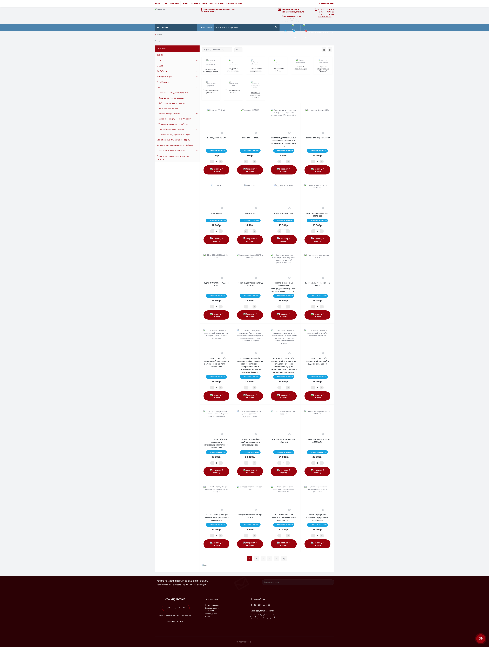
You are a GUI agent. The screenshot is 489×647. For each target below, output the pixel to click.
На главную (207, 27)
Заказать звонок (324, 17)
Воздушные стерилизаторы (171, 98)
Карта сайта (209, 611)
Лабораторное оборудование (172, 103)
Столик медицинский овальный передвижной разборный (317, 517)
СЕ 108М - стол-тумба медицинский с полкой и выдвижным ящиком (317, 361)
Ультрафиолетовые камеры (171, 129)
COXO (159, 60)
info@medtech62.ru (290, 9)
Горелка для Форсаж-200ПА (317, 138)
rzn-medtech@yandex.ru (293, 12)
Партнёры (174, 3)
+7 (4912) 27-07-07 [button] (175, 599)
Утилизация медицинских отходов (174, 134)
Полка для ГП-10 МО (216, 138)
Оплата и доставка (199, 3)
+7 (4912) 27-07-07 (326, 9)
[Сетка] (330, 49)
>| (284, 558)
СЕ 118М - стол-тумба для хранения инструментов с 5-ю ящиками (216, 517)
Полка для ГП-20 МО (250, 138)
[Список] (324, 49)
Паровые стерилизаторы (170, 114)
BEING (160, 55)
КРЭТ (159, 87)
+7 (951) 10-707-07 (326, 12)
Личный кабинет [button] (326, 3)
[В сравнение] (228, 106)
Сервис (185, 3)
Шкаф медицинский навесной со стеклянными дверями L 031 (284, 517)
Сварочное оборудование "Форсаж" (175, 119)
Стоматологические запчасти (171, 151)
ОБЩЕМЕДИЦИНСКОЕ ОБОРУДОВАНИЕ (225, 3)
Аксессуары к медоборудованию (173, 93)
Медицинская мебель (168, 108)
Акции (157, 3)
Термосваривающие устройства (173, 124)
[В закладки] (232, 106)
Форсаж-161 (216, 213)
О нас (165, 3)
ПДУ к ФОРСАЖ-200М (283, 213)
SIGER (160, 66)
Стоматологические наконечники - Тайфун (174, 157)
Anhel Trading (162, 82)
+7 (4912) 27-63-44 (326, 14)
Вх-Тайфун (162, 71)
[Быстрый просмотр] (224, 106)
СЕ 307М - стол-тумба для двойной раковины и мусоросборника (250, 442)
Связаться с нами (176, 608)
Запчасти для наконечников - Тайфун (175, 145)
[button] (237, 9)
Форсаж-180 (250, 213)
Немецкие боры (164, 77)
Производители (211, 614)
